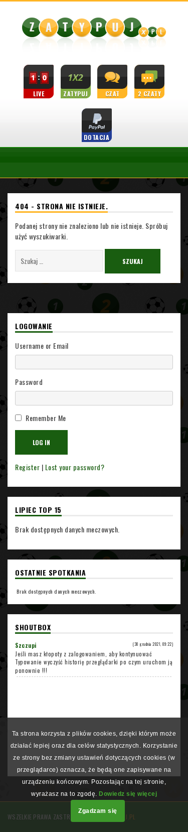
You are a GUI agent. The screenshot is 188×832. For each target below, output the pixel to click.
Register (27, 467)
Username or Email (42, 345)
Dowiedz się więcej (128, 793)
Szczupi (26, 645)
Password (29, 381)
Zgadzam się (97, 810)
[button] (10, 162)
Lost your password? (75, 467)
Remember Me (46, 417)
